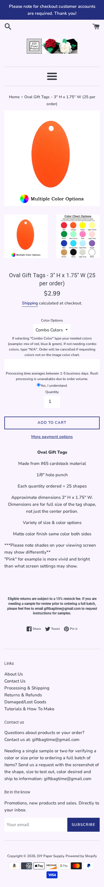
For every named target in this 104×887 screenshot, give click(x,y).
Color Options (52, 320)
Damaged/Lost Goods (25, 702)
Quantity (52, 392)
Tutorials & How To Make (29, 709)
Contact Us (14, 681)
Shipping (30, 303)
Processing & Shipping (26, 688)
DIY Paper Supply (50, 856)
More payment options (52, 436)
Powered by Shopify (81, 856)
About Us (13, 674)
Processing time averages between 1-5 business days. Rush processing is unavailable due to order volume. (52, 376)
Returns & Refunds (23, 695)
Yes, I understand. (54, 385)
